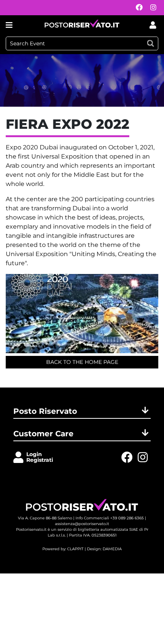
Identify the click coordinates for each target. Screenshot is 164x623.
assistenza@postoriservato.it (82, 523)
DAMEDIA (112, 548)
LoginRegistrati (39, 457)
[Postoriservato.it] (82, 25)
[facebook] (137, 7)
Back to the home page (82, 362)
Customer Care (43, 433)
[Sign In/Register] (19, 458)
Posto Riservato (45, 411)
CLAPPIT (75, 548)
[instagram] (151, 7)
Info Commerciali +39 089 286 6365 (110, 518)
